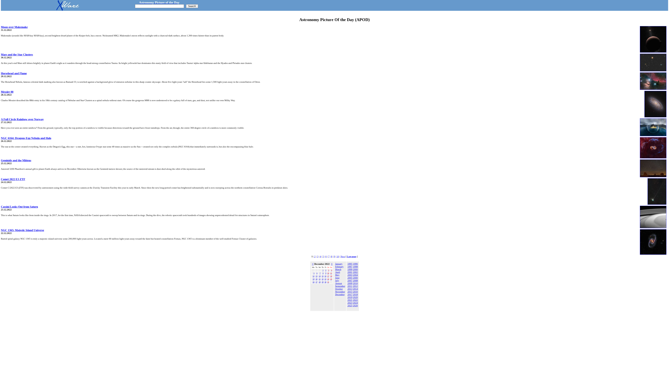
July (337, 280)
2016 (355, 291)
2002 (355, 272)
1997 (350, 266)
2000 (355, 269)
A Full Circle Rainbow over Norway (22, 119)
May (337, 275)
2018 (355, 294)
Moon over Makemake (14, 27)
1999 (350, 269)
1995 (350, 264)
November (340, 291)
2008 (355, 280)
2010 (355, 283)
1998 (355, 266)
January (339, 264)
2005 (350, 277)
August (338, 283)
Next (343, 256)
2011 (350, 286)
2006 (355, 277)
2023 (350, 302)
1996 (355, 264)
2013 (350, 289)
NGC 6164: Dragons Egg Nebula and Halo (26, 138)
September (340, 286)
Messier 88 (7, 91)
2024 (355, 302)
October (339, 289)
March (338, 269)
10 (338, 256)
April (337, 272)
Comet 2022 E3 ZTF (13, 179)
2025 (350, 305)
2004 (355, 275)
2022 (355, 300)
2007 (350, 280)
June (337, 277)
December (340, 294)
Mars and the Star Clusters (17, 54)
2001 (350, 272)
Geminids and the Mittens (16, 160)
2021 (350, 300)
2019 (350, 297)
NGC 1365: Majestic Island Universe (22, 230)
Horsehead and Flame (14, 73)
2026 (355, 305)
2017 (350, 294)
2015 (350, 291)
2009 (350, 283)
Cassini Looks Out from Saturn (19, 206)
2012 (355, 286)
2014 (355, 289)
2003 (350, 275)
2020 (355, 297)
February (339, 266)
